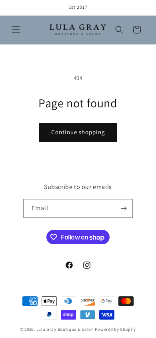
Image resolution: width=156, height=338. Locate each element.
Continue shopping (78, 132)
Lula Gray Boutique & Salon (65, 329)
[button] (16, 29)
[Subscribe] (123, 208)
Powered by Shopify (115, 329)
